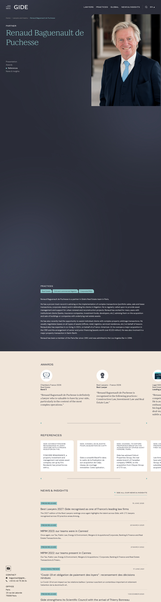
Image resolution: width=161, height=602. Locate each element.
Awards (9, 65)
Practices (102, 7)
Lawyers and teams (20, 18)
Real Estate (46, 291)
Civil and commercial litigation (65, 291)
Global (115, 7)
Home (8, 18)
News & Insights (130, 7)
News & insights (12, 71)
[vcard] (8, 568)
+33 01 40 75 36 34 (18, 581)
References (13, 68)
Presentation (11, 62)
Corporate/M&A (86, 291)
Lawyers (88, 7)
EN (151, 7)
